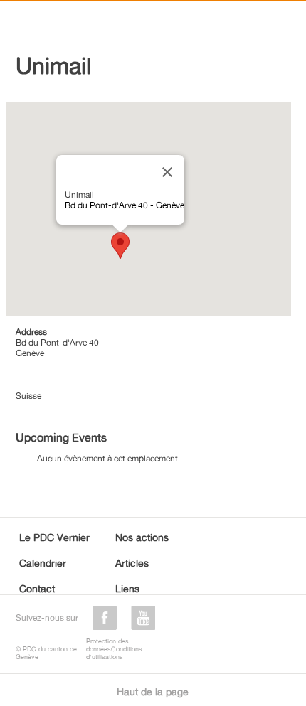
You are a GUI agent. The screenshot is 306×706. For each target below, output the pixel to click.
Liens (127, 588)
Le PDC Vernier (54, 537)
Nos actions (142, 537)
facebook (105, 618)
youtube (143, 618)
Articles (132, 563)
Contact (37, 588)
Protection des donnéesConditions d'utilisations (114, 648)
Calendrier (42, 563)
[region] (148, 209)
